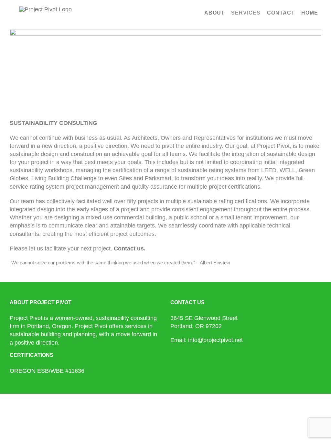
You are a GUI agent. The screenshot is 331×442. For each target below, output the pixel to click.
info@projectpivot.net (215, 340)
